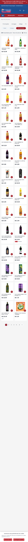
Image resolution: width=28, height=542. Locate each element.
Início (2, 19)
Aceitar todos (8, 539)
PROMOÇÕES (11, 15)
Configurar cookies (18, 539)
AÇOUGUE (20, 15)
